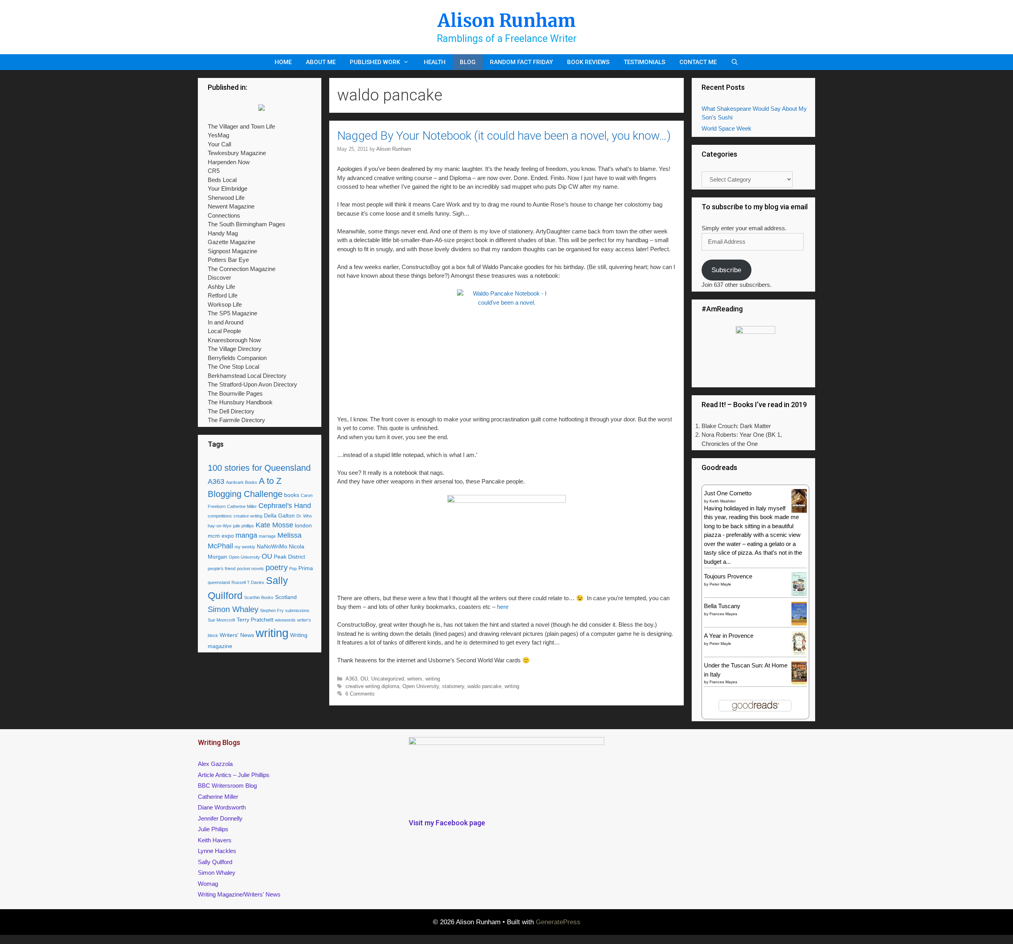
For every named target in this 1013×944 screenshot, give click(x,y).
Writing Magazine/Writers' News (239, 894)
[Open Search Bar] (735, 62)
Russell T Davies (247, 582)
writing (432, 679)
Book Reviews (588, 62)
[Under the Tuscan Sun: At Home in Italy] (799, 682)
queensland (219, 582)
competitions (220, 516)
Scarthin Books (258, 597)
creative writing (247, 516)
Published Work (375, 62)
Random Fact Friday (521, 62)
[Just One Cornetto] (799, 511)
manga (246, 535)
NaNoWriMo (272, 546)
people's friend (221, 568)
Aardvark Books (241, 482)
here (502, 606)
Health (435, 62)
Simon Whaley (233, 609)
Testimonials (644, 62)
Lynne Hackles (217, 850)
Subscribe (726, 270)
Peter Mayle (720, 584)
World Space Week (726, 128)
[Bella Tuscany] (799, 623)
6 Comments (360, 694)
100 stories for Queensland (259, 468)
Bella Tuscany (722, 606)
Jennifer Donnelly (220, 818)
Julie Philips (213, 829)
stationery (453, 686)
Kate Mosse (274, 525)
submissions (297, 610)
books (291, 495)
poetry (277, 567)
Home (283, 62)
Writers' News (237, 635)
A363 (351, 679)
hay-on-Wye (219, 525)
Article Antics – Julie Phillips (233, 775)
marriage (267, 536)
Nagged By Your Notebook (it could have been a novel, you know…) (504, 135)
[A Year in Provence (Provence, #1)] (799, 653)
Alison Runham (506, 20)
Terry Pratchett (255, 619)
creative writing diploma (372, 686)
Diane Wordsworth (222, 807)
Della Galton (279, 515)
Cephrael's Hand (284, 506)
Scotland (286, 597)
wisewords (285, 620)
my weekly (245, 546)
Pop (293, 568)
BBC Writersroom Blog (227, 785)
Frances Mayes (723, 614)
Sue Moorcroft (221, 620)
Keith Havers (214, 840)
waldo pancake (484, 686)
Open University (420, 686)
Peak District (289, 557)
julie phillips (243, 525)
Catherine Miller (242, 506)
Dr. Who (304, 516)
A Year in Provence (728, 635)
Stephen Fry (272, 610)
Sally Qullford (215, 862)
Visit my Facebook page (447, 823)
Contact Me (698, 62)
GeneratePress (558, 922)
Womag (208, 883)
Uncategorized (387, 679)
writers (414, 679)
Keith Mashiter (722, 501)
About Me (321, 62)
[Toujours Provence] (799, 594)
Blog (468, 62)
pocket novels (250, 568)
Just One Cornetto (727, 493)
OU (364, 679)
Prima (305, 568)
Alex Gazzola (215, 763)
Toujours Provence (728, 576)
